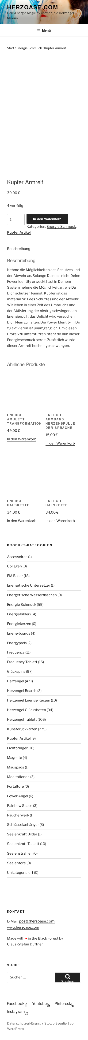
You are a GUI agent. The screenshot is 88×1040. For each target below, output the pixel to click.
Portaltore (15, 786)
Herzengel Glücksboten (26, 710)
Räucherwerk (18, 815)
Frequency (16, 652)
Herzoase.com (32, 7)
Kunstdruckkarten (22, 729)
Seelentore (16, 863)
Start (10, 48)
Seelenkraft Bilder (22, 834)
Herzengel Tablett (22, 719)
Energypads (17, 643)
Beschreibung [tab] (18, 249)
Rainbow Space (19, 806)
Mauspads (15, 767)
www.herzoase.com (23, 927)
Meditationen (18, 777)
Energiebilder (18, 614)
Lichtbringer (17, 748)
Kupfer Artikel (19, 232)
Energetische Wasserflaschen (32, 595)
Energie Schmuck (29, 48)
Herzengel (15, 681)
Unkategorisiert (20, 873)
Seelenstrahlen (20, 853)
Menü (46, 30)
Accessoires (17, 557)
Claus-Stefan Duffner (25, 944)
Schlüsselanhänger (23, 825)
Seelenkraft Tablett (23, 844)
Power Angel (17, 796)
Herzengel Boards (22, 691)
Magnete (14, 758)
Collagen (14, 566)
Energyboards (18, 633)
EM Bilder (15, 576)
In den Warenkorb (47, 219)
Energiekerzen (19, 624)
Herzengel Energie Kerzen (28, 700)
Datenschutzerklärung (24, 1023)
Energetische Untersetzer (28, 585)
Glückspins (16, 671)
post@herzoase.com (37, 921)
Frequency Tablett (22, 662)
